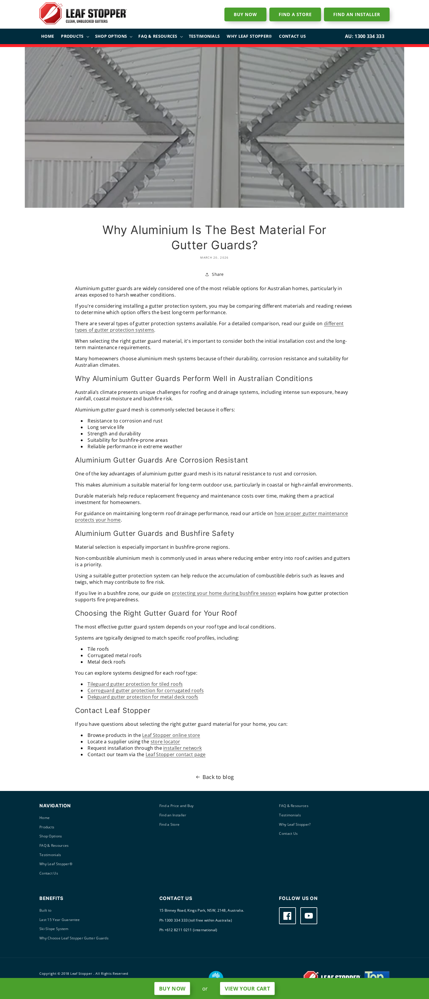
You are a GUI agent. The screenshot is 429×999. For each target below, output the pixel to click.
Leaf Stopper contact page (176, 754)
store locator (165, 741)
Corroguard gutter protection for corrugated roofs (146, 690)
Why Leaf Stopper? (295, 824)
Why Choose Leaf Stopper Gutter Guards (74, 938)
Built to (45, 910)
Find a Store (169, 824)
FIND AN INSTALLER (356, 14)
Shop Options (50, 836)
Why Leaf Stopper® (55, 863)
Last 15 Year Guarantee (59, 919)
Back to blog (218, 776)
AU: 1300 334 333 (364, 36)
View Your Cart (247, 988)
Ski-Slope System (54, 928)
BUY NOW (245, 14)
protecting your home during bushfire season (224, 593)
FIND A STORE (295, 14)
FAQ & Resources (54, 845)
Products (46, 827)
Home (44, 817)
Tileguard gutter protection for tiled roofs (135, 684)
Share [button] (218, 274)
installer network (182, 748)
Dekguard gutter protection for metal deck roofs (143, 697)
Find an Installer (172, 815)
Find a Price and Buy (176, 805)
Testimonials (50, 854)
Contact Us (48, 873)
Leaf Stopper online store (171, 735)
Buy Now (172, 988)
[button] (74, 36)
